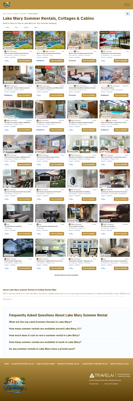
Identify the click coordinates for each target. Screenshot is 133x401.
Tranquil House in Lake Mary (13, 226)
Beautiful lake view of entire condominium (114, 261)
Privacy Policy (93, 384)
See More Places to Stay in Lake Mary (66, 275)
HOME (6, 364)
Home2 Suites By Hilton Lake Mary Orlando (82, 88)
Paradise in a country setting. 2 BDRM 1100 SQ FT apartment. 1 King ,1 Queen (17, 123)
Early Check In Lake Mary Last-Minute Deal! (50, 88)
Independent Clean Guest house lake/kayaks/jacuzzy (111, 54)
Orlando (6, 57)
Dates (7, 27)
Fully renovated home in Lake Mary (79, 192)
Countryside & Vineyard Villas (95, 364)
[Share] (127, 13)
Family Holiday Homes (46, 364)
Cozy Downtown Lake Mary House (47, 226)
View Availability (25, 61)
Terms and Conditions (111, 384)
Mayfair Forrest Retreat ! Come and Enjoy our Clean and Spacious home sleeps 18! (82, 158)
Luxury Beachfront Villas (22, 364)
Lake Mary (13, 57)
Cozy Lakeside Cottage (76, 226)
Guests (26, 27)
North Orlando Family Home (13, 261)
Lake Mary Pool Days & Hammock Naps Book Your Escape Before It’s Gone (81, 123)
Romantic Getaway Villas (68, 364)
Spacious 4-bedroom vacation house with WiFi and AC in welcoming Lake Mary (17, 192)
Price (16, 27)
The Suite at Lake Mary (108, 226)
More (36, 27)
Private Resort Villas (119, 364)
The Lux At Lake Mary (107, 88)
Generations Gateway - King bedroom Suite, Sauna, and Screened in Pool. (80, 262)
